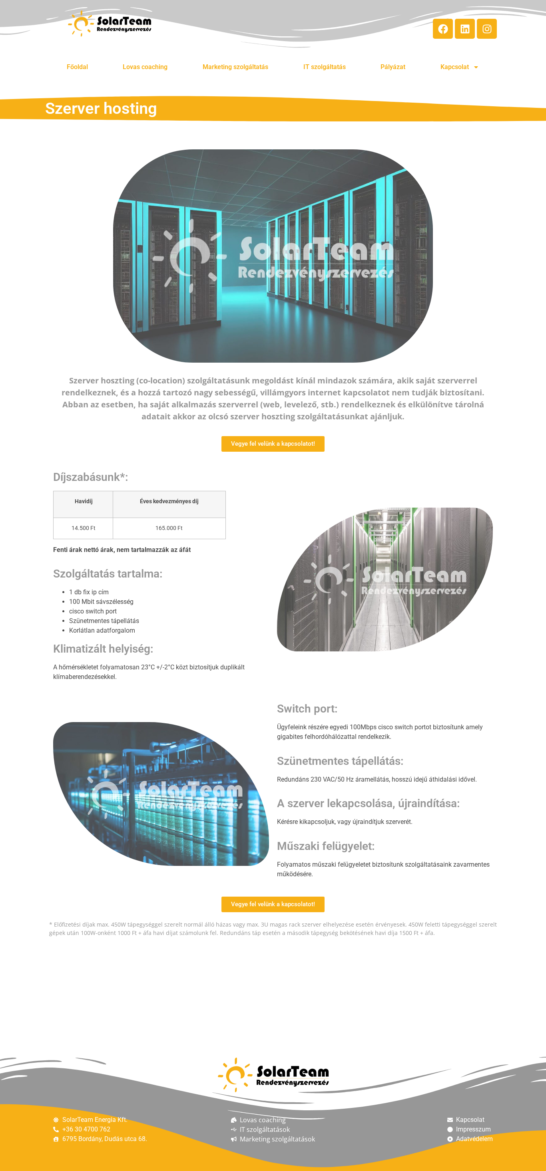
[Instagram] (487, 29)
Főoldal (77, 67)
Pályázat (393, 67)
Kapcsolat (454, 67)
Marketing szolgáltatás (235, 67)
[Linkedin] (465, 29)
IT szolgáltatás (324, 67)
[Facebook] (443, 29)
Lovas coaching (145, 67)
